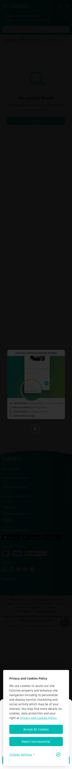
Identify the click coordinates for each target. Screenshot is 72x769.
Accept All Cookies (36, 729)
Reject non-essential (36, 741)
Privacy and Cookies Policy (38, 718)
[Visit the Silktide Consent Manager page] (58, 754)
